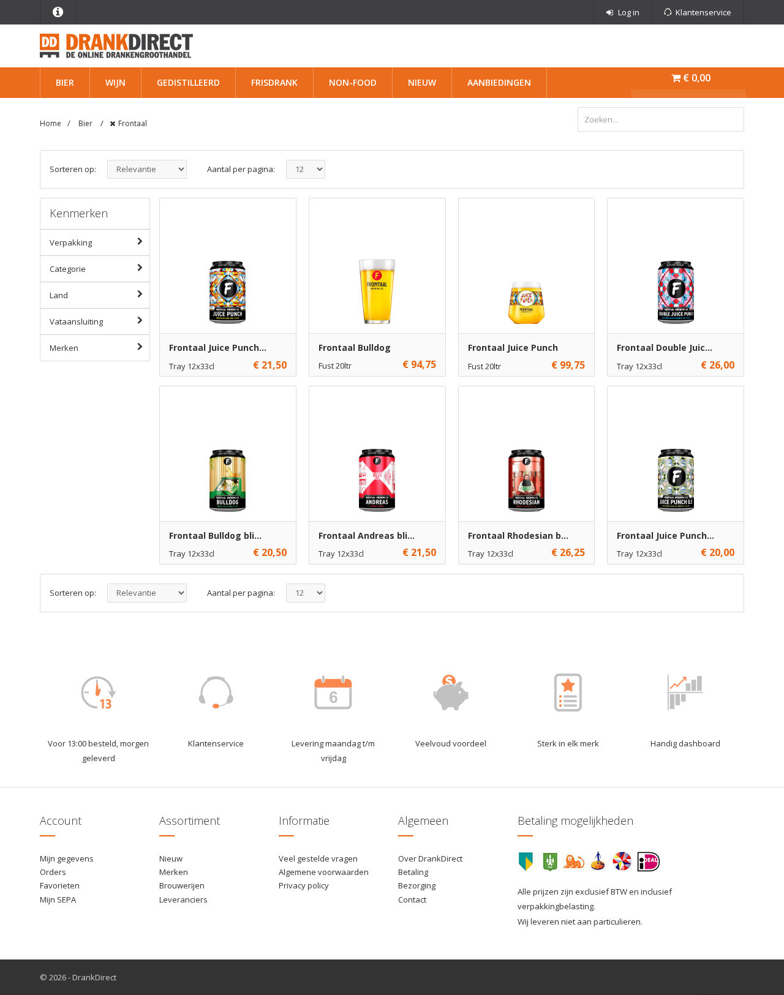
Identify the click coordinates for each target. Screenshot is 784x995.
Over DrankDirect (430, 858)
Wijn (115, 82)
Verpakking (71, 242)
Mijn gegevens (67, 858)
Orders (53, 871)
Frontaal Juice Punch (513, 347)
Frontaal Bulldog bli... (215, 535)
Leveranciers (183, 899)
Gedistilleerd (188, 82)
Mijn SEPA (58, 899)
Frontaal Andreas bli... (366, 535)
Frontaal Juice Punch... (217, 347)
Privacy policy (304, 885)
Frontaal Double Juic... (664, 347)
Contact (412, 899)
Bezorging (416, 885)
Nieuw (422, 82)
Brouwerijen (182, 885)
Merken (64, 347)
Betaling (413, 871)
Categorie (68, 268)
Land (59, 295)
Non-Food (353, 82)
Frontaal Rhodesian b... (518, 535)
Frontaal (132, 123)
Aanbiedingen (499, 82)
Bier (65, 82)
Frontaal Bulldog (354, 347)
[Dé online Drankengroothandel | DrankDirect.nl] (116, 44)
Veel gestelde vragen (318, 858)
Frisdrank (274, 82)
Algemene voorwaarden (324, 871)
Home (50, 123)
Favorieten (60, 885)
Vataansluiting (76, 321)
